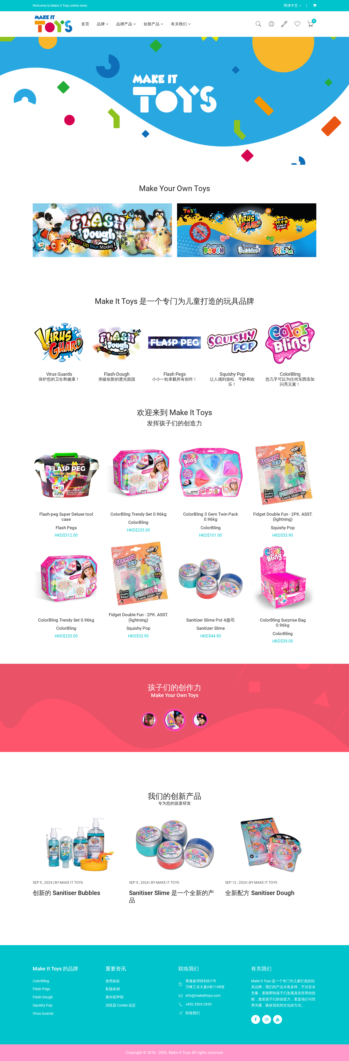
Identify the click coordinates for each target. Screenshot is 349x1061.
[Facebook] (255, 1019)
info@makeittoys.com (202, 995)
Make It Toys (180, 1052)
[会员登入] (271, 24)
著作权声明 (114, 997)
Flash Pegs (175, 374)
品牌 (101, 24)
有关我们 (179, 24)
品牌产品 (124, 24)
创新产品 (152, 24)
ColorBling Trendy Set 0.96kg (66, 620)
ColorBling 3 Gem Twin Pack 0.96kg (210, 517)
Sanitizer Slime (210, 628)
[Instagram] (266, 1019)
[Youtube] (277, 1019)
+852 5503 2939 (198, 1004)
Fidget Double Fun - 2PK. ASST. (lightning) (138, 617)
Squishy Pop (232, 374)
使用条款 (113, 981)
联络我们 (192, 1013)
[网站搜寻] (258, 24)
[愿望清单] (297, 24)
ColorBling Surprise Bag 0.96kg (283, 622)
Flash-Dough (117, 374)
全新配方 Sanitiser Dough (259, 893)
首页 (85, 24)
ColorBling (290, 374)
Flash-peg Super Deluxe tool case (66, 517)
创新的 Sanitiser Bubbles (66, 893)
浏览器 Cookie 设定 (121, 1005)
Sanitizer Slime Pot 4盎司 (210, 620)
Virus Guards (59, 374)
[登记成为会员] (284, 24)
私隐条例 (113, 989)
